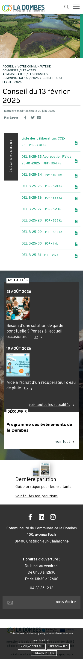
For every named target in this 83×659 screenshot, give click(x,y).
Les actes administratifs (19, 72)
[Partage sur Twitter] (33, 117)
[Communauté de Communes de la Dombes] (23, 8)
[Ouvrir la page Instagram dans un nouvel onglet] (53, 518)
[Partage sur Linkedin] (39, 117)
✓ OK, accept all (32, 646)
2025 (35, 78)
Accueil (8, 67)
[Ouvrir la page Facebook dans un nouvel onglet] (30, 518)
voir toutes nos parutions (36, 496)
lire (36, 337)
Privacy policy (44, 653)
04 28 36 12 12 (41, 588)
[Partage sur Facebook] (26, 117)
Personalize (58, 646)
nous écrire (66, 602)
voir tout (62, 442)
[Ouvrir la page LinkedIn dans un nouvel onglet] (42, 518)
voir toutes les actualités (49, 405)
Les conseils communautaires (25, 76)
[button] (76, 7)
